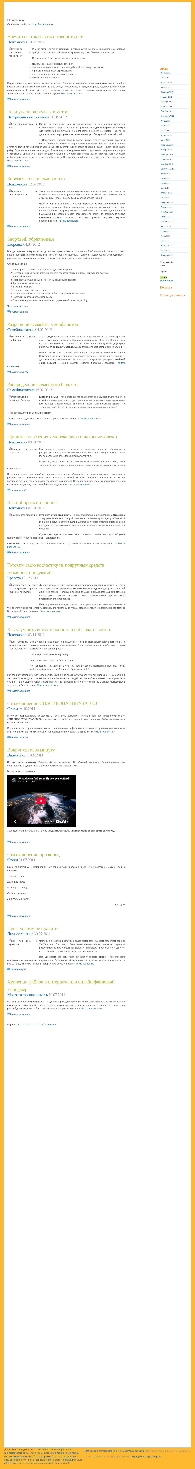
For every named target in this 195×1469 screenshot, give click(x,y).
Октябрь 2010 (167, 164)
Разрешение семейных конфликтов (42, 324)
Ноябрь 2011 (166, 106)
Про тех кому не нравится (33, 928)
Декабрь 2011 (167, 101)
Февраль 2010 (167, 202)
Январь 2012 (166, 97)
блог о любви (57, 1452)
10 (31, 1024)
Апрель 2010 (166, 192)
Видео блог (16, 755)
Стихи (12, 708)
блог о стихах (72, 1452)
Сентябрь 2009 (167, 221)
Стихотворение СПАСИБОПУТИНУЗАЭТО (52, 703)
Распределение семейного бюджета (43, 384)
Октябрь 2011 (167, 111)
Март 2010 (165, 197)
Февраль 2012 (167, 92)
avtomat (5, 1031)
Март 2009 (165, 250)
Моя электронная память (27, 994)
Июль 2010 (165, 178)
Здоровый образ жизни (30, 238)
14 (42, 1024)
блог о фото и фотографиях (62, 1459)
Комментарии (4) (19, 311)
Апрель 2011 (166, 135)
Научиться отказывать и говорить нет (45, 36)
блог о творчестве (37, 1459)
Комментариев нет (20, 99)
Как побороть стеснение (32, 502)
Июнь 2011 (165, 125)
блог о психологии (61, 1456)
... (8, 836)
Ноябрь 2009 (166, 216)
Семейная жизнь (20, 329)
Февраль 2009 (167, 255)
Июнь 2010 (165, 183)
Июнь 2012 (165, 72)
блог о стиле (20, 1459)
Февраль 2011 (167, 145)
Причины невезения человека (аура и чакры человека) (62, 436)
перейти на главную (43, 24)
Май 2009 (165, 240)
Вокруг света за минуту (31, 749)
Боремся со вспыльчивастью (36, 178)
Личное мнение (20, 933)
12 (36, 1024)
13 (39, 1024)
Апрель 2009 (166, 245)
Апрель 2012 (166, 82)
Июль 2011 (165, 121)
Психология (17, 42)
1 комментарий (18, 490)
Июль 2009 (165, 231)
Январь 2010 (166, 207)
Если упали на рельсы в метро (37, 111)
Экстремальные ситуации (28, 117)
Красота (14, 577)
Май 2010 (165, 188)
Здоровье (14, 244)
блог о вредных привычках (18, 1456)
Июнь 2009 (165, 236)
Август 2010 (166, 173)
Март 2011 (165, 140)
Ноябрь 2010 (166, 159)
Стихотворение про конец (33, 854)
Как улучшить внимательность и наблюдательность (59, 629)
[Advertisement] (59, 10)
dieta (162, 290)
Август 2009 (166, 226)
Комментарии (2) (19, 371)
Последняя (50, 1024)
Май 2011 (165, 130)
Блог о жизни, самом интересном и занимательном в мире (115, 1450)
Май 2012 (165, 77)
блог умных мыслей (58, 1463)
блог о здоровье (42, 1456)
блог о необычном (39, 1452)
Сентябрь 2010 (167, 169)
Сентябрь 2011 (167, 116)
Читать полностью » (71, 93)
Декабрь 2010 (167, 154)
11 (34, 1024)
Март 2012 (165, 87)
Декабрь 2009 (167, 212)
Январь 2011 (166, 149)
